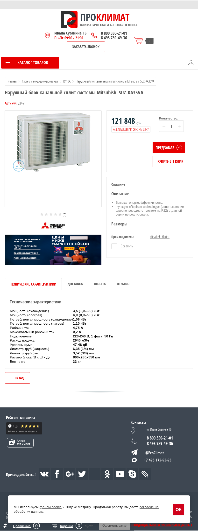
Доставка (75, 283)
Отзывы (123, 283)
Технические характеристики (33, 284)
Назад (19, 378)
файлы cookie (51, 507)
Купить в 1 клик (170, 161)
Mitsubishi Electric (160, 236)
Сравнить (126, 246)
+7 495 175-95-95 (157, 460)
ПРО (88, 17)
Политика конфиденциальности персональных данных (153, 525)
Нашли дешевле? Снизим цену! (131, 129)
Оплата (100, 283)
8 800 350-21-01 (114, 33)
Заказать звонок (85, 46)
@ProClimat (154, 452)
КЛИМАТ (112, 17)
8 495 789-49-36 (114, 37)
